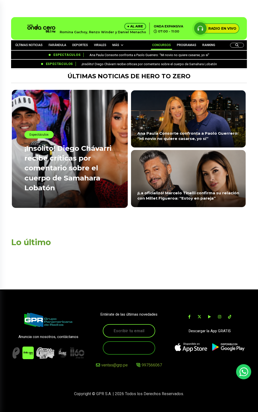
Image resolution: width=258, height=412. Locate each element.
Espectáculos (39, 134)
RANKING (208, 45)
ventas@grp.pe (114, 365)
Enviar (129, 348)
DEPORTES (80, 45)
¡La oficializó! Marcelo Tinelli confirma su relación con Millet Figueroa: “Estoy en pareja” (188, 196)
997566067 (152, 365)
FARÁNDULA (57, 45)
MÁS (115, 45)
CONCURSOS (161, 45)
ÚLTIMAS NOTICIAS (29, 45)
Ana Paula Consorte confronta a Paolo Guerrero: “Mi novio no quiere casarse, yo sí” (187, 136)
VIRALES (100, 45)
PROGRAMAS (186, 45)
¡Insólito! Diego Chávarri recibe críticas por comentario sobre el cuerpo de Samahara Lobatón (68, 168)
